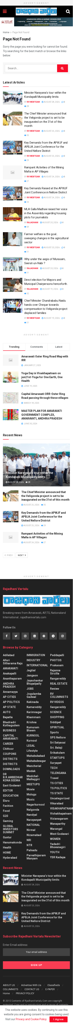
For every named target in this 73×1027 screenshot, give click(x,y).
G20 (5, 815)
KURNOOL (33, 735)
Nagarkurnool (36, 804)
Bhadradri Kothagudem (11, 724)
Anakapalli (9, 673)
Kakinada (33, 702)
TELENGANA (58, 773)
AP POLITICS (11, 702)
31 (27, 252)
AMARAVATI (10, 668)
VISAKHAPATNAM (61, 808)
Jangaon (32, 675)
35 (27, 135)
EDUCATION (10, 795)
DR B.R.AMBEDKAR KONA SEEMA (13, 777)
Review (54, 688)
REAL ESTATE (58, 683)
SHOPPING (57, 717)
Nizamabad (34, 835)
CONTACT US (31, 989)
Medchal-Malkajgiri (33, 778)
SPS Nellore (58, 737)
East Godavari (12, 785)
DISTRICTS (10, 758)
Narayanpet (34, 819)
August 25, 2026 (51, 131)
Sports (54, 732)
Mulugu (31, 794)
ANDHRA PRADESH (9, 685)
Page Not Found (20, 32)
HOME (7, 852)
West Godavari (59, 833)
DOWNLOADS (11, 769)
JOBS (30, 688)
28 (27, 106)
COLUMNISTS (10, 989)
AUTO (6, 712)
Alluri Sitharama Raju (13, 662)
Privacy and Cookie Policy (31, 1019)
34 (27, 202)
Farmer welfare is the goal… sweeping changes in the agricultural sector (46, 238)
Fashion (8, 805)
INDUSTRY (33, 660)
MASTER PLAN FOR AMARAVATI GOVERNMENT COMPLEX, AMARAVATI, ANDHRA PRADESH (41, 414)
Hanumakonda (12, 842)
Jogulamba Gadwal (34, 695)
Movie (31, 789)
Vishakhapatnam (61, 813)
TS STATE (56, 793)
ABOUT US (9, 985)
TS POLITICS (58, 788)
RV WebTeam (33, 102)
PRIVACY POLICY (25, 993)
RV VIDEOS (57, 702)
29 (27, 160)
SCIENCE (56, 712)
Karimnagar (34, 712)
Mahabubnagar (36, 760)
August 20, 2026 (50, 222)
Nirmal (31, 830)
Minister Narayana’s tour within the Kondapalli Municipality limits (29, 475)
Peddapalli (57, 655)
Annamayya (10, 691)
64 (27, 227)
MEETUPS (33, 784)
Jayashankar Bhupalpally (35, 682)
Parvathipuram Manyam (36, 857)
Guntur (7, 837)
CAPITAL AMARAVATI (10, 737)
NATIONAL (33, 824)
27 (27, 181)
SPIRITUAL (57, 727)
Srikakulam (57, 752)
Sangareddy (58, 707)
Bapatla (8, 717)
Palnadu (32, 850)
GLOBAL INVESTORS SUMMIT (10, 829)
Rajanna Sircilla (55, 672)
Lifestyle (32, 750)
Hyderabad (10, 857)
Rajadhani (32, 222)
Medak (31, 771)
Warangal (56, 828)
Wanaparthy (57, 823)
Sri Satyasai (57, 742)
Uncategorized (60, 798)
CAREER (8, 743)
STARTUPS (57, 757)
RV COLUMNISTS (59, 695)
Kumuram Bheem (33, 729)
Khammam (34, 717)
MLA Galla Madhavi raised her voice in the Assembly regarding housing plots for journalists (45, 213)
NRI (29, 840)
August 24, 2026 (51, 177)
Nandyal (32, 814)
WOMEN (55, 838)
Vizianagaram (59, 818)
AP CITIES (9, 696)
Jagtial (31, 670)
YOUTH (54, 852)
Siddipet (55, 722)
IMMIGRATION (36, 655)
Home (6, 32)
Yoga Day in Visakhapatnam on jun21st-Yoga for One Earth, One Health (42, 377)
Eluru (6, 800)
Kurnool (32, 740)
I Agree (58, 1019)
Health (7, 847)
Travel (54, 778)
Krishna (31, 722)
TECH (53, 767)
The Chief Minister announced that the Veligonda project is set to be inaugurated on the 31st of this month (45, 495)
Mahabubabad (36, 755)
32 (27, 293)
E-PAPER (50, 989)
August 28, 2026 (51, 102)
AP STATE (9, 707)
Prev (9, 555)
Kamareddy (34, 707)
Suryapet (56, 762)
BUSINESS (9, 730)
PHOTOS (56, 660)
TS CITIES (56, 783)
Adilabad (8, 655)
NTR (29, 845)
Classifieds (53, 985)
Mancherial (34, 766)
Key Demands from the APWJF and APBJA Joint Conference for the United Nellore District (46, 147)
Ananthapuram (12, 678)
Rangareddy (58, 678)
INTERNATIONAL (37, 665)
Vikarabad (56, 803)
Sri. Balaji (56, 747)
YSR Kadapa (57, 857)
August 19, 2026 (50, 289)
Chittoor (8, 748)
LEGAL (31, 745)
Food (6, 810)
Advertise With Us (31, 985)
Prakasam (56, 665)
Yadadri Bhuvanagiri (57, 845)
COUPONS (9, 753)
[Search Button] (62, 68)
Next (21, 555)
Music (31, 799)
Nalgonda (33, 809)
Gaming (8, 821)
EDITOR (8, 790)
